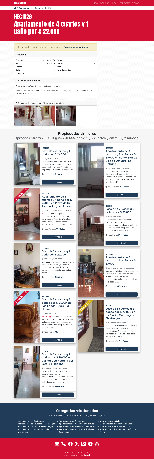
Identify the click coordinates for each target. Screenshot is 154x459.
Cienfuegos (24, 8)
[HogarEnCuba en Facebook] (70, 444)
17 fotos (124, 235)
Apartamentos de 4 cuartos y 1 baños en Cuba (118, 430)
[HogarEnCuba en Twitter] (77, 444)
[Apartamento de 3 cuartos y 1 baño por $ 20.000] (91, 273)
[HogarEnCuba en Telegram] (90, 444)
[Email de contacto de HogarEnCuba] (57, 444)
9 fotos (61, 229)
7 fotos (123, 286)
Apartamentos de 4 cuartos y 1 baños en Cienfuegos (35, 430)
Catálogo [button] (104, 3)
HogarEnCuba (20, 3)
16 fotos (60, 277)
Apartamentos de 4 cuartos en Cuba (116, 424)
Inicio (95, 3)
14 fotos (124, 341)
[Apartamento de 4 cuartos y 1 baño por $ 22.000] (24, 116)
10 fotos (60, 174)
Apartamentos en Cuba (110, 421)
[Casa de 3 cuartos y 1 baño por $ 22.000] (27, 265)
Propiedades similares (76, 47)
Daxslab (87, 455)
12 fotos (125, 187)
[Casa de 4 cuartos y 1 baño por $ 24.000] (27, 164)
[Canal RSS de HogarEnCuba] (83, 444)
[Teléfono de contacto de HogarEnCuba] (63, 444)
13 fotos (60, 386)
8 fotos (60, 332)
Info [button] (114, 3)
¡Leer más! (57, 182)
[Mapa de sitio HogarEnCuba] (97, 444)
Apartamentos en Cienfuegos (31, 421)
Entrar (135, 3)
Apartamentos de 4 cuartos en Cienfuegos (36, 424)
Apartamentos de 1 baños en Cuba (115, 426)
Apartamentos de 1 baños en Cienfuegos (35, 426)
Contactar (125, 3)
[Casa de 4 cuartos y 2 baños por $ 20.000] (91, 223)
